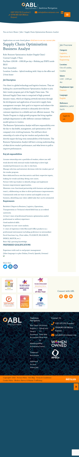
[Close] (76, 386)
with (45, 337)
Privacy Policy (22, 378)
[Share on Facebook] (10, 266)
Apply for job (66, 117)
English (63, 98)
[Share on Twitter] (5, 266)
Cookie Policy (8, 380)
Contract (63, 90)
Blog (40, 343)
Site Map (31, 378)
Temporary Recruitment (34, 355)
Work (41, 337)
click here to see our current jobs (42, 40)
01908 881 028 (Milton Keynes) (64, 329)
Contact (42, 346)
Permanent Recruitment (34, 337)
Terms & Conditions (43, 378)
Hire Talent (34, 325)
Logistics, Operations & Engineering (65, 56)
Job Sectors (43, 325)
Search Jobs (34, 367)
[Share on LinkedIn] (15, 266)
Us (40, 340)
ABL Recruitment (29, 5)
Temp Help (43, 334)
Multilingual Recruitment (34, 346)
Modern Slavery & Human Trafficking (28, 380)
